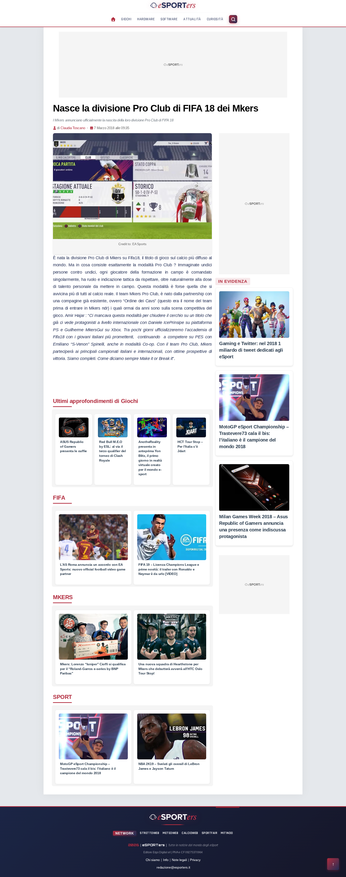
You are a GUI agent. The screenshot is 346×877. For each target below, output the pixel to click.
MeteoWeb (170, 833)
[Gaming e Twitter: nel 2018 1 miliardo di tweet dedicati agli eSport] (254, 314)
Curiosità (215, 19)
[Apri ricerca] (233, 19)
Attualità (192, 19)
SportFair (209, 833)
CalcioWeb (190, 833)
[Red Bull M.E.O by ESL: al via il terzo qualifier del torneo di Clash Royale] (113, 427)
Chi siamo (153, 860)
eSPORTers (153, 845)
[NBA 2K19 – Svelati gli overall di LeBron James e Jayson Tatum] (171, 739)
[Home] (173, 5)
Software (169, 19)
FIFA (59, 497)
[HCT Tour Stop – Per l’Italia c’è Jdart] (191, 427)
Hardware (146, 19)
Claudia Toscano (72, 128)
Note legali (179, 860)
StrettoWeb (149, 833)
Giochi (126, 19)
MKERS (63, 597)
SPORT (62, 697)
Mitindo (227, 833)
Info (166, 860)
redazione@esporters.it (173, 867)
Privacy (195, 860)
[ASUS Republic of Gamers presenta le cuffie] (74, 427)
